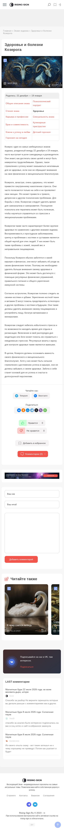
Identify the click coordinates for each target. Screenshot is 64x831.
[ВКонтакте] (19, 410)
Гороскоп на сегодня (16, 138)
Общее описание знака (18, 103)
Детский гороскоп (42, 132)
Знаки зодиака (21, 30)
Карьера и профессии (17, 116)
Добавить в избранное (34, 443)
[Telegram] (32, 410)
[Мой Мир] (28, 410)
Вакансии (35, 796)
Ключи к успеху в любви (18, 132)
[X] (36, 410)
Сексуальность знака (43, 116)
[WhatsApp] (45, 410)
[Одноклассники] (23, 410)
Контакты (23, 796)
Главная (7, 30)
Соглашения (48, 796)
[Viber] (41, 410)
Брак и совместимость (17, 124)
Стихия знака (12, 111)
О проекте (11, 796)
